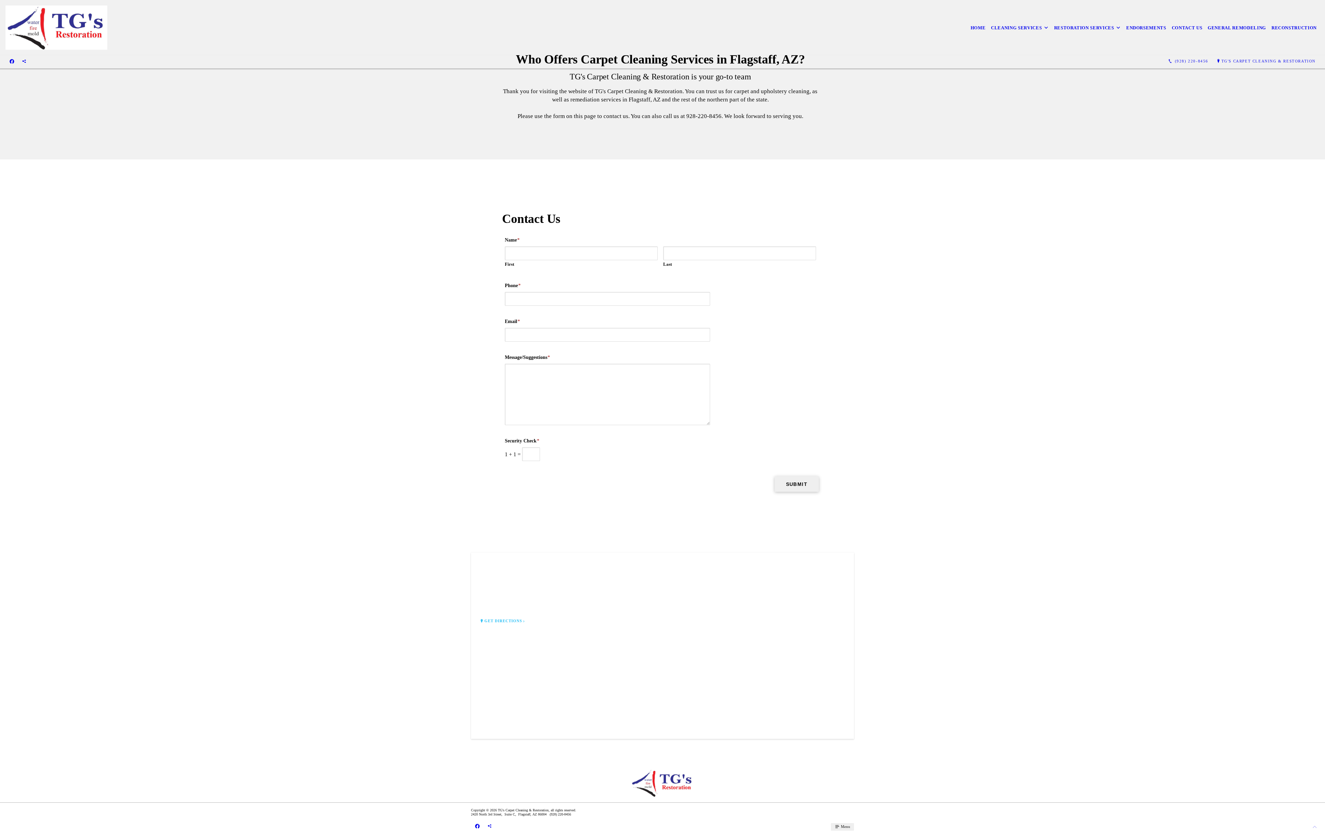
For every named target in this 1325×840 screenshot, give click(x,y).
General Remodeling (1237, 27)
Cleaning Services (1016, 27)
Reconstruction (1294, 27)
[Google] (24, 61)
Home (978, 27)
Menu (845, 826)
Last (667, 264)
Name (512, 240)
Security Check (522, 440)
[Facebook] (12, 61)
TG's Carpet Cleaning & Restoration (1268, 61)
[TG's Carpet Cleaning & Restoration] (56, 28)
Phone (513, 285)
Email (512, 321)
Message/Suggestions (527, 357)
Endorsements (1146, 27)
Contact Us (1187, 27)
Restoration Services (1084, 27)
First (509, 264)
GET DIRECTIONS (503, 621)
